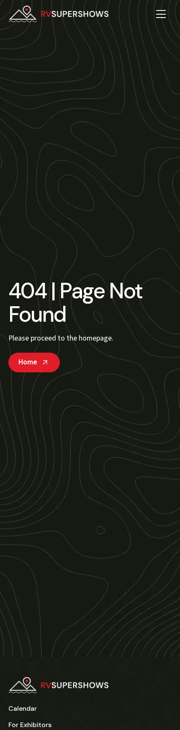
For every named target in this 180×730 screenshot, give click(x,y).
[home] (58, 13)
